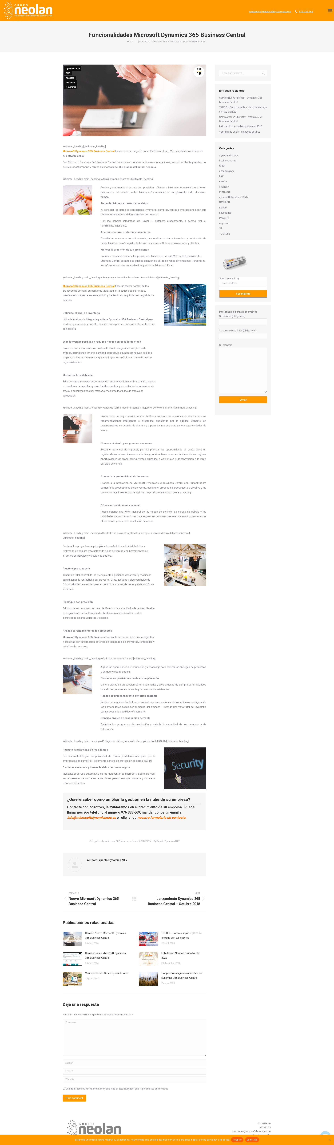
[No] (329, 1140)
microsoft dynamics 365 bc (234, 197)
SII (220, 228)
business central (228, 160)
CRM (221, 165)
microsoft (70, 82)
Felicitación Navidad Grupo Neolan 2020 (180, 955)
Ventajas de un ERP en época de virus (106, 973)
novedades (225, 212)
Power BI (224, 218)
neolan (223, 207)
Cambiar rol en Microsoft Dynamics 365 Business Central (105, 955)
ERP (68, 73)
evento (223, 181)
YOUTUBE (224, 233)
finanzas (70, 78)
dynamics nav (73, 68)
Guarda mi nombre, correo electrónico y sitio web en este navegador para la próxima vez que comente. (117, 1088)
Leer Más (252, 1139)
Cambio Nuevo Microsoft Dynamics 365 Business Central (105, 935)
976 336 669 (306, 11)
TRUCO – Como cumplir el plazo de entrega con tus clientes (181, 935)
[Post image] (72, 939)
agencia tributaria (228, 155)
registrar (224, 223)
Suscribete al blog (229, 278)
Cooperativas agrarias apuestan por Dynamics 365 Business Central (181, 975)
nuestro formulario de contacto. (161, 817)
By (167, 841)
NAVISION (71, 87)
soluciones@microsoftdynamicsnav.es (270, 11)
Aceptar (237, 1139)
